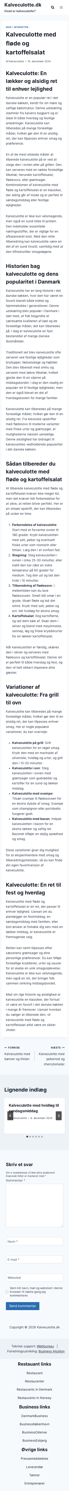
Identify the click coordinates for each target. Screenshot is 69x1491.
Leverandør (34, 1467)
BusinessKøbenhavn (34, 1424)
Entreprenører (34, 1483)
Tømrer (34, 1475)
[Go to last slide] (10, 1115)
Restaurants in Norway (34, 1398)
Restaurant (34, 1373)
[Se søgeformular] (52, 7)
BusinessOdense (34, 1432)
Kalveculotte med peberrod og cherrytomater (52, 1056)
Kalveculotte (16, 61)
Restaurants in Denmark (34, 1389)
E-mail (14, 1259)
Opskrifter (21, 27)
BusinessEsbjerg (34, 1440)
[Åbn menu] (61, 7)
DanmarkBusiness (34, 1416)
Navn (13, 1241)
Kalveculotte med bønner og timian (17, 1053)
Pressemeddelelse (34, 1458)
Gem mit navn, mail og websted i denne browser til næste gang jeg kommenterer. (36, 1291)
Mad (9, 27)
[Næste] (59, 1115)
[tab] (27, 1137)
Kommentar (15, 1180)
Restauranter (34, 1381)
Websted (14, 1278)
